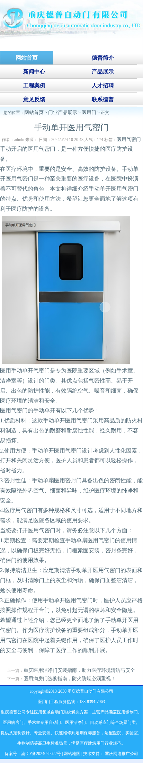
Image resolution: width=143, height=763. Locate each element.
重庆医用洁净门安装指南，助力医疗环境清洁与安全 (79, 670)
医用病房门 (13, 722)
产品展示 (103, 71)
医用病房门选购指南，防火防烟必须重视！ (70, 678)
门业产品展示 (62, 112)
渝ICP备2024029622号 (41, 753)
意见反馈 (34, 99)
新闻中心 (34, 71)
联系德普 (103, 99)
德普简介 (103, 58)
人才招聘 (103, 85)
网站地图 (72, 753)
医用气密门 (129, 139)
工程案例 (34, 85)
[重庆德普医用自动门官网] (71, 37)
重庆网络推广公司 (121, 753)
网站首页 (34, 112)
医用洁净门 (75, 722)
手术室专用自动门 (44, 722)
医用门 (89, 112)
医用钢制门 (127, 712)
